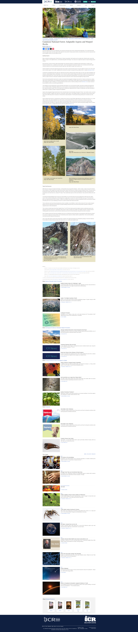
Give (86, 5)
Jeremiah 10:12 (91, 70)
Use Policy (79, 627)
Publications (62, 5)
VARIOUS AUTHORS (64, 489)
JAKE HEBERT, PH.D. (64, 381)
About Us (46, 5)
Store (92, 5)
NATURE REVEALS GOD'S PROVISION (61, 38)
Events (79, 5)
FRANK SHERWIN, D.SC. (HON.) (66, 287)
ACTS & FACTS (45, 38)
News (53, 5)
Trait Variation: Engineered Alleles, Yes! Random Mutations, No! (56, 269)
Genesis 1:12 (84, 81)
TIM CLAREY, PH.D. (64, 348)
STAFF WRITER (64, 572)
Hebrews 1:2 (70, 103)
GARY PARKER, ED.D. (64, 442)
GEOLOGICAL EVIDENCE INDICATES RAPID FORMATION (79, 38)
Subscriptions (82, 628)
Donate (85, 1)
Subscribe (93, 1)
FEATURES (51, 38)
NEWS (61, 456)
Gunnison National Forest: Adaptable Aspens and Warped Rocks (60, 279)
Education (61, 626)
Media (71, 5)
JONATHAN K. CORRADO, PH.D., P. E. (67, 366)
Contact (86, 628)
